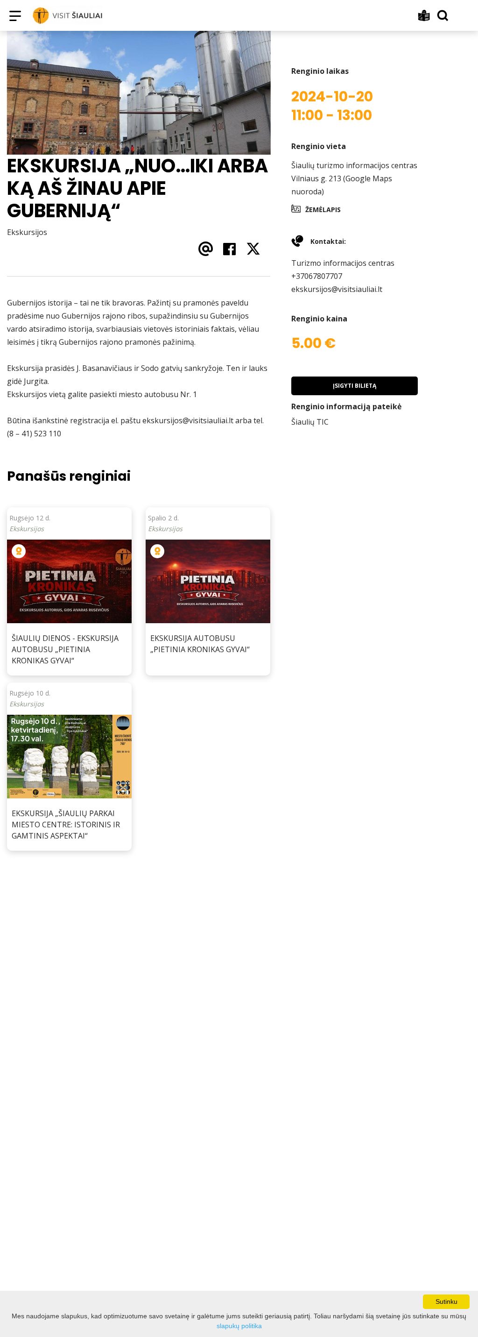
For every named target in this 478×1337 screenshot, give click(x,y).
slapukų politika (239, 1326)
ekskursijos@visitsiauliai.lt (336, 289)
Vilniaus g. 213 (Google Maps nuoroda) (341, 185)
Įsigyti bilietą (354, 386)
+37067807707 (316, 276)
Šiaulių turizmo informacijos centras (354, 165)
